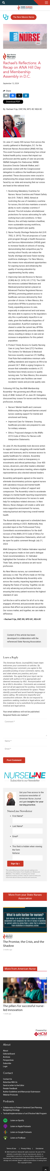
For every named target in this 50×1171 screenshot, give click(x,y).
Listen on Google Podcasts (21, 1132)
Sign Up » (15, 863)
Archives (6, 1057)
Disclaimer (39, 1148)
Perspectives (8, 1060)
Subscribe (7, 1063)
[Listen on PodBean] (6, 1138)
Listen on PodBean (18, 1138)
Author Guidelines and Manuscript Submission (21, 1092)
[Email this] (6, 95)
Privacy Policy (26, 1148)
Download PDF (13, 102)
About (5, 1051)
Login (5, 1066)
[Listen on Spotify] (6, 1120)
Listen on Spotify (17, 1120)
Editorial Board (9, 1054)
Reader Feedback (10, 1088)
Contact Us (7, 1079)
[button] (3, 2)
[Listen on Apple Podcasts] (6, 1126)
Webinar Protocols (10, 1095)
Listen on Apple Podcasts (20, 1126)
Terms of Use (11, 1148)
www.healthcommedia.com (35, 1038)
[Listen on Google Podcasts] (6, 1132)
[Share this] (13, 95)
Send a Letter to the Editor (13, 1085)
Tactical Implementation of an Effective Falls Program (25, 1113)
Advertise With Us (10, 1082)
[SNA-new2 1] (25, 7)
